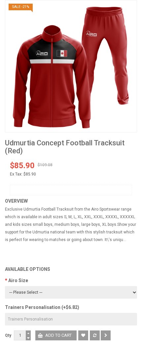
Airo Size (18, 280)
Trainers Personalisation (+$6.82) (42, 307)
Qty (8, 335)
